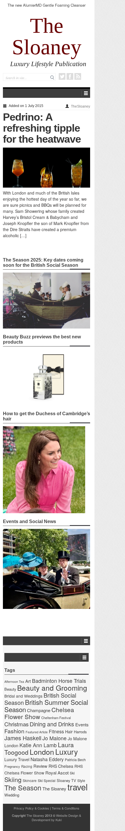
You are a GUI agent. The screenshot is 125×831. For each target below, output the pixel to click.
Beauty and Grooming (52, 688)
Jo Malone (54, 738)
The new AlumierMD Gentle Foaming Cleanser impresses (46, 7)
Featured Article (37, 732)
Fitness (56, 731)
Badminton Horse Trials (59, 680)
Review (40, 766)
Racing (26, 766)
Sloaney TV (66, 780)
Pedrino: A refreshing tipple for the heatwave (42, 128)
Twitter (62, 76)
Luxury (66, 751)
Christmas (16, 724)
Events (82, 724)
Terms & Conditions (65, 808)
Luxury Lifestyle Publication (48, 64)
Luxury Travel (16, 759)
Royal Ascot (57, 773)
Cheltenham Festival (56, 717)
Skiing (13, 779)
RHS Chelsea (61, 766)
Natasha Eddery (47, 759)
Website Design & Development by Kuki (56, 817)
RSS (77, 76)
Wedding (11, 795)
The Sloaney (46, 36)
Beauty (10, 689)
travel (77, 787)
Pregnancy (12, 766)
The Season (22, 787)
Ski (72, 773)
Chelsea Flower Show (39, 713)
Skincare (30, 780)
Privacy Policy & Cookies (31, 808)
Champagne (38, 710)
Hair (69, 731)
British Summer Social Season (46, 705)
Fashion (14, 731)
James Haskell (22, 738)
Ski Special (47, 780)
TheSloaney (80, 106)
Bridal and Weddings (23, 696)
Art (28, 681)
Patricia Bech (75, 759)
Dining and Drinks (52, 724)
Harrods (80, 731)
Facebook (70, 76)
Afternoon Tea (14, 681)
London (42, 751)
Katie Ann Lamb (38, 745)
